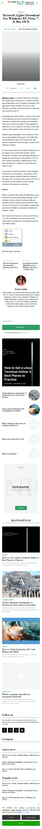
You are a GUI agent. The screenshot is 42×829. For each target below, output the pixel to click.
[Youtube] (22, 730)
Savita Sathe (11, 29)
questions (6, 691)
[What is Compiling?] (34, 453)
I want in (20, 327)
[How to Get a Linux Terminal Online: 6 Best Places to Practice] (21, 362)
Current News (7, 600)
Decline (11, 817)
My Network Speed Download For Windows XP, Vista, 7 (10, 266)
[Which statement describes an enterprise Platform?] (34, 424)
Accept (21, 823)
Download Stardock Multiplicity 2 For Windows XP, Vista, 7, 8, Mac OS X (30, 266)
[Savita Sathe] (21, 280)
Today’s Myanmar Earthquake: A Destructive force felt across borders (14, 395)
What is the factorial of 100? (13, 439)
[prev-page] (32, 341)
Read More (26, 812)
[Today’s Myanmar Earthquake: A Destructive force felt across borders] (34, 395)
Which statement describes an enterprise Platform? (14, 424)
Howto (5, 555)
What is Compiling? (9, 454)
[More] (35, 88)
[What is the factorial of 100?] (34, 439)
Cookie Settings (31, 817)
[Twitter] (16, 730)
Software (21, 12)
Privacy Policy (23, 332)
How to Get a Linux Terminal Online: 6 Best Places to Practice (18, 373)
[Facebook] (4, 730)
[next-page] (36, 341)
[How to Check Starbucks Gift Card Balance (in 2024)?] (34, 409)
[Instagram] (10, 730)
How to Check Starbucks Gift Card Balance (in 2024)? (13, 410)
